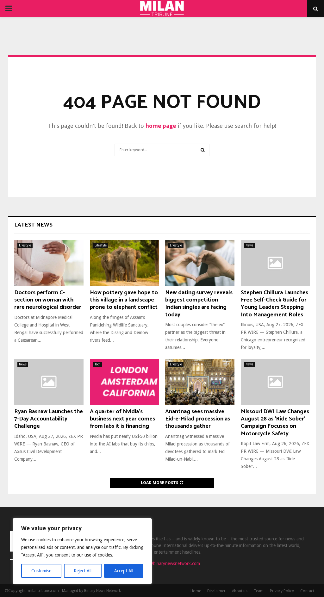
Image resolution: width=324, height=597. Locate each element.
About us (239, 591)
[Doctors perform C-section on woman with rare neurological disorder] (49, 263)
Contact (307, 591)
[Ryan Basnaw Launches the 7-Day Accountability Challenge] (49, 382)
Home (195, 591)
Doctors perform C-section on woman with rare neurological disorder (47, 300)
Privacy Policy (282, 591)
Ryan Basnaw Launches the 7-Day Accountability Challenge (48, 419)
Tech (98, 364)
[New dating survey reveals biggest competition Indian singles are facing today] (199, 263)
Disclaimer (216, 591)
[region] (82, 551)
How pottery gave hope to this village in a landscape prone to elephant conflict (124, 300)
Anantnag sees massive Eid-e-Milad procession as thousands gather (197, 419)
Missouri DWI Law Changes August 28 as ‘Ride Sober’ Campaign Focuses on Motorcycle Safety (275, 422)
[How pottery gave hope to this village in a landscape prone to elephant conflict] (124, 263)
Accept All (123, 570)
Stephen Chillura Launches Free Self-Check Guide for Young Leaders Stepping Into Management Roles (274, 304)
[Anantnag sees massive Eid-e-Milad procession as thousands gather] (199, 382)
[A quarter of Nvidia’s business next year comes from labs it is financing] (124, 382)
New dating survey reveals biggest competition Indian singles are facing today (199, 304)
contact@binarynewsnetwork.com (167, 563)
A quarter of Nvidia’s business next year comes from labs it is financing (122, 419)
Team (259, 591)
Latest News (33, 225)
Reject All (82, 570)
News (249, 245)
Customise (41, 570)
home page (161, 125)
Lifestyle (25, 245)
